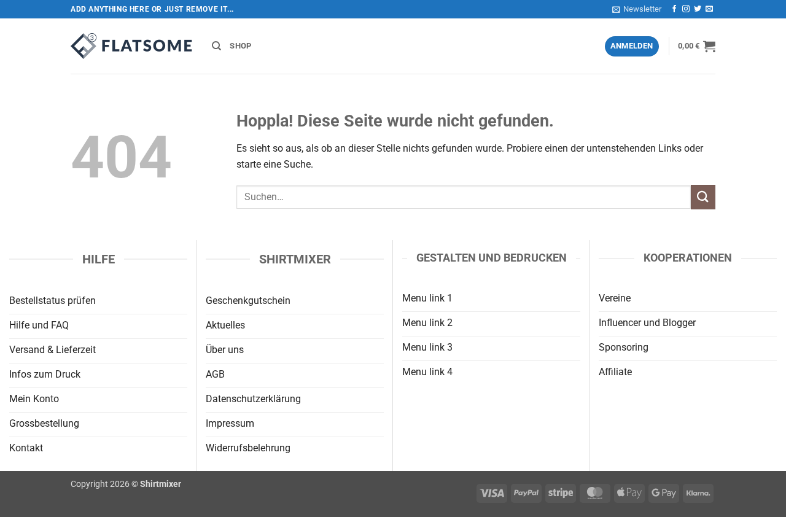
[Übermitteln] (703, 197)
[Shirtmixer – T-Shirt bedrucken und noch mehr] (132, 46)
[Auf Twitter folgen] (697, 9)
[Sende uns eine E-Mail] (709, 9)
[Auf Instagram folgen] (686, 9)
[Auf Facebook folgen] (674, 9)
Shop (240, 45)
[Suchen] (216, 46)
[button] (636, 9)
